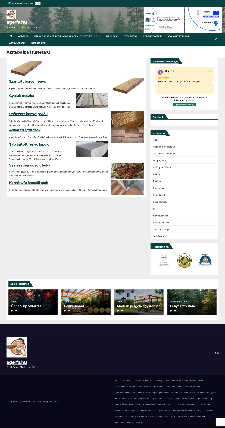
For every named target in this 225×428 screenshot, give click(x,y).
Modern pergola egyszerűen (138, 306)
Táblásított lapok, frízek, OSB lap (162, 416)
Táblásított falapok (162, 229)
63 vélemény (180, 100)
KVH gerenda (205, 404)
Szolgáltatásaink (178, 36)
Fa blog (156, 174)
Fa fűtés (157, 181)
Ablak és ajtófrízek (24, 130)
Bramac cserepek (197, 381)
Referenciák (38, 43)
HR (154, 209)
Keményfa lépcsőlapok (28, 182)
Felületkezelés (160, 195)
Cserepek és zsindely (174, 387)
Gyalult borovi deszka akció (162, 399)
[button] (216, 39)
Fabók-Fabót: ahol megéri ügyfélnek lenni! (153, 393)
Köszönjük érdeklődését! (187, 404)
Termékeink (130, 36)
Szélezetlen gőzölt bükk (29, 165)
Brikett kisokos (136, 387)
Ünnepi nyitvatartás (26, 306)
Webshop (139, 422)
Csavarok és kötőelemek (164, 154)
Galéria (117, 399)
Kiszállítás (172, 404)
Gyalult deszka (21, 95)
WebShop (23, 36)
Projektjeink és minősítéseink (184, 410)
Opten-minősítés (164, 410)
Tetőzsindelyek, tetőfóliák (124, 422)
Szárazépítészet (160, 216)
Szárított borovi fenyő (27, 81)
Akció (155, 140)
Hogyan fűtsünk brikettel (185, 399)
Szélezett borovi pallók (28, 114)
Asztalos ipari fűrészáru (164, 147)
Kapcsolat (112, 36)
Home (116, 381)
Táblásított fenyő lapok (28, 144)
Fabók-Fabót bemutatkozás (124, 393)
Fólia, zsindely (160, 202)
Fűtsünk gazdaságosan (206, 393)
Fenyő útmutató (182, 306)
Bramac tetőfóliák (121, 387)
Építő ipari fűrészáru (162, 167)
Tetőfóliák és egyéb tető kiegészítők (191, 416)
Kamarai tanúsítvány (204, 399)
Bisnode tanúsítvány (180, 381)
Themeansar (53, 402)
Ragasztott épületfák (206, 410)
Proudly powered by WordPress (19, 402)
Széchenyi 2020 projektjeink (136, 416)
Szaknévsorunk (152, 36)
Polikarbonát (74, 306)
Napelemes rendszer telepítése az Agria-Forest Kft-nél (134, 410)
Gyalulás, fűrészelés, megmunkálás (135, 399)
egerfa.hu (17, 22)
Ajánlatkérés (17, 43)
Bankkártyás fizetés (162, 381)
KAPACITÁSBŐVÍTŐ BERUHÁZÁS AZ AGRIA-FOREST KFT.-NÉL (66, 36)
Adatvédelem (126, 381)
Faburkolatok (159, 188)
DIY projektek (159, 160)
